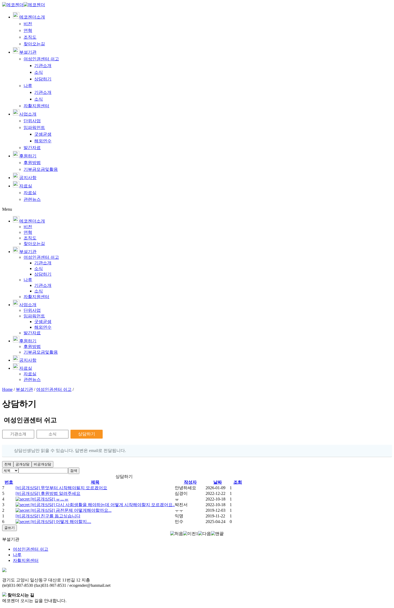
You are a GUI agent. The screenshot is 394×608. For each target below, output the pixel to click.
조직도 (30, 37)
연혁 (28, 30)
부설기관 (24, 389)
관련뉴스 (32, 199)
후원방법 (32, 162)
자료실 (30, 192)
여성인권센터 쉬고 (41, 59)
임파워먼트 (34, 127)
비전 (28, 23)
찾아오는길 (34, 44)
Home (7, 389)
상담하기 (42, 79)
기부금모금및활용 (41, 169)
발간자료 (32, 147)
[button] (176, 533)
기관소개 (42, 65)
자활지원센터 (36, 105)
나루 (28, 85)
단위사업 (32, 120)
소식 (38, 72)
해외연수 (42, 141)
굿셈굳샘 (42, 134)
